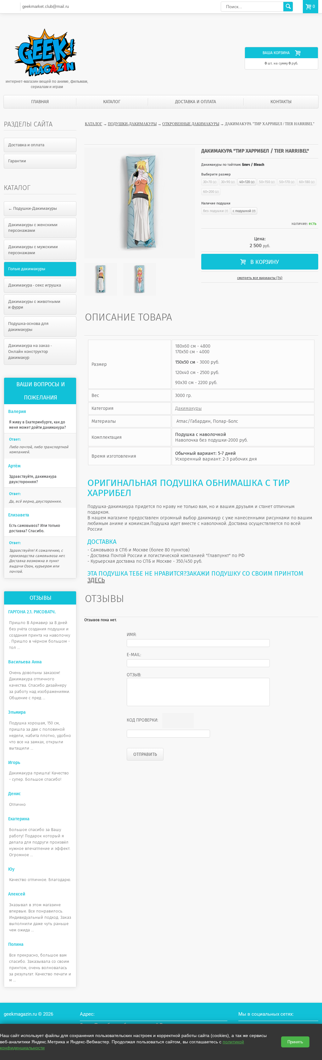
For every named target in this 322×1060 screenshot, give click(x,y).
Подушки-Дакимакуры (132, 124)
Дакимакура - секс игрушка (34, 285)
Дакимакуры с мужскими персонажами (33, 249)
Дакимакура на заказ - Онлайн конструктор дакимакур (30, 351)
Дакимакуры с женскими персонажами (33, 227)
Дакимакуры (188, 408)
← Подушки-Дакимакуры (32, 208)
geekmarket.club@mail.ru (45, 6)
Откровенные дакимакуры (190, 124)
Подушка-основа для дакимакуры (28, 326)
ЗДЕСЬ (96, 580)
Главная (40, 101)
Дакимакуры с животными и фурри (34, 304)
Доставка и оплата (195, 101)
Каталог (111, 101)
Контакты (280, 101)
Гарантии (17, 161)
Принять (295, 1042)
